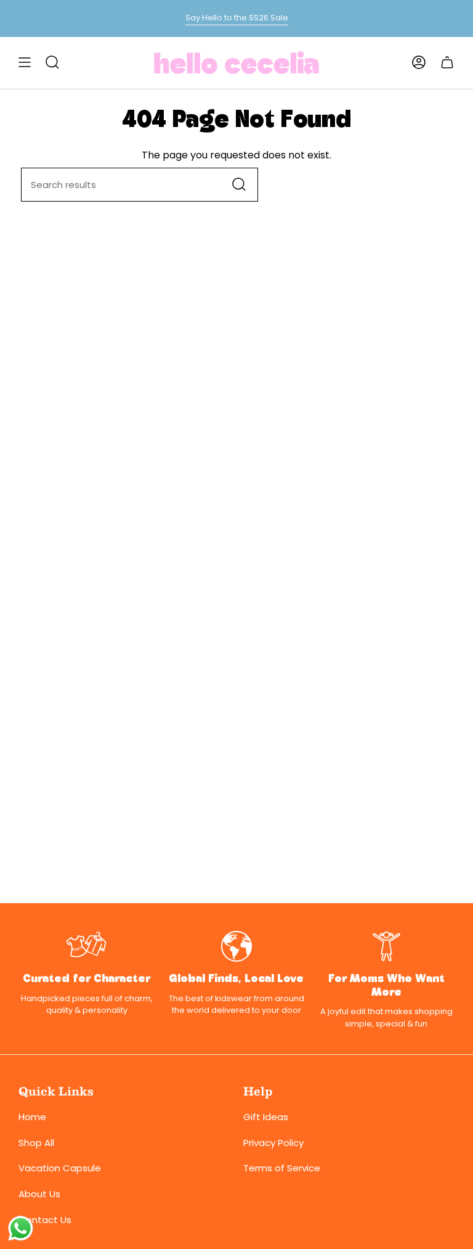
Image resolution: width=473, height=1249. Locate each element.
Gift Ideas (265, 1116)
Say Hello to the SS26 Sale (236, 17)
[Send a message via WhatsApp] (20, 1228)
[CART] (447, 62)
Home (32, 1116)
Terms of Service (281, 1167)
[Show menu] (24, 62)
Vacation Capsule (59, 1167)
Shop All (36, 1142)
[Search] (239, 185)
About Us (39, 1193)
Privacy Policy (273, 1142)
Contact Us (44, 1219)
